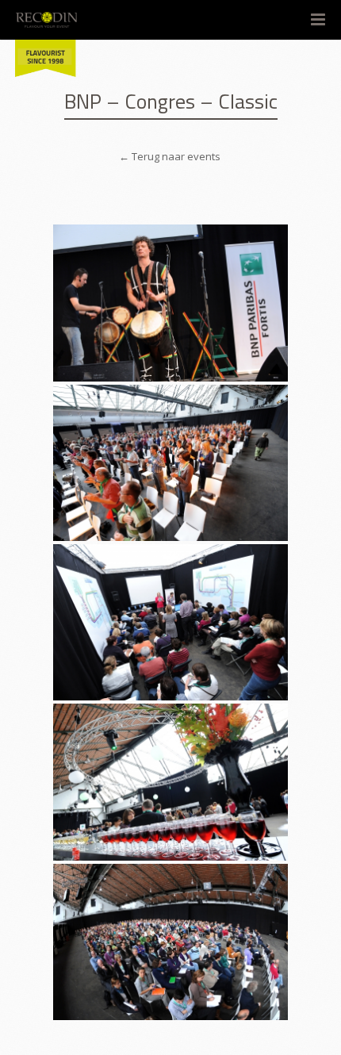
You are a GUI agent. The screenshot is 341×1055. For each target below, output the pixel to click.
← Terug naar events (171, 156)
